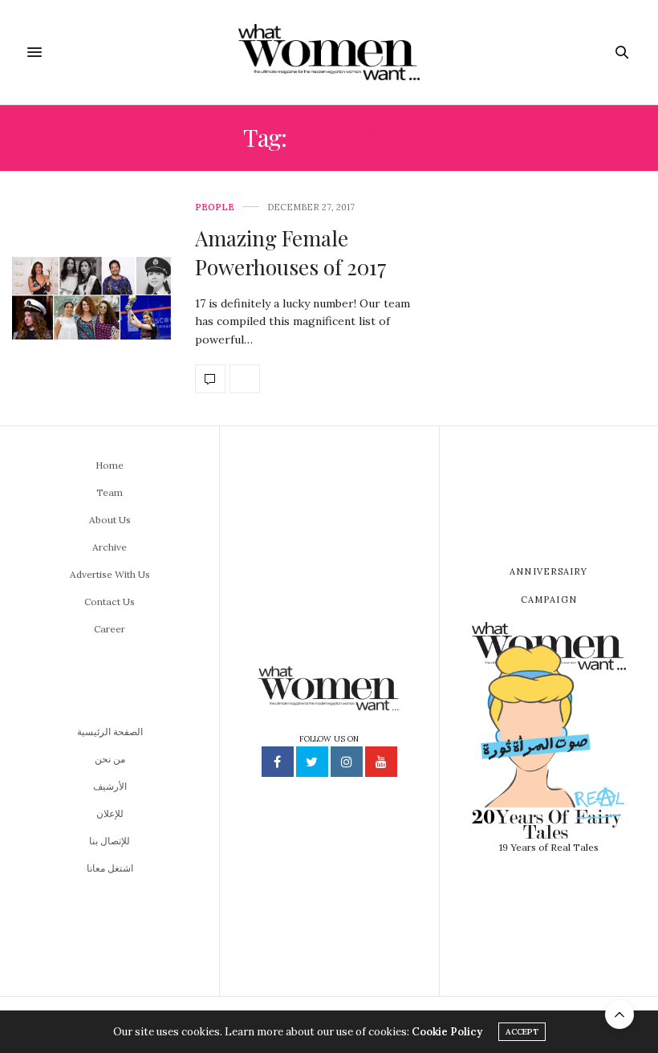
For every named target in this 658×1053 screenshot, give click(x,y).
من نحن (110, 759)
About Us (110, 520)
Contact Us (109, 602)
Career (109, 629)
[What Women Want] (328, 52)
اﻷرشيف (110, 786)
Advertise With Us (110, 574)
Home (109, 465)
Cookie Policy (447, 1032)
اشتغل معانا (110, 868)
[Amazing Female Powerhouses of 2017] (91, 298)
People (214, 207)
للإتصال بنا (109, 841)
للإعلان (110, 813)
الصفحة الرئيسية (110, 732)
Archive (109, 547)
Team (109, 492)
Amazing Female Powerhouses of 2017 (291, 252)
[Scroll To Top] (619, 1014)
